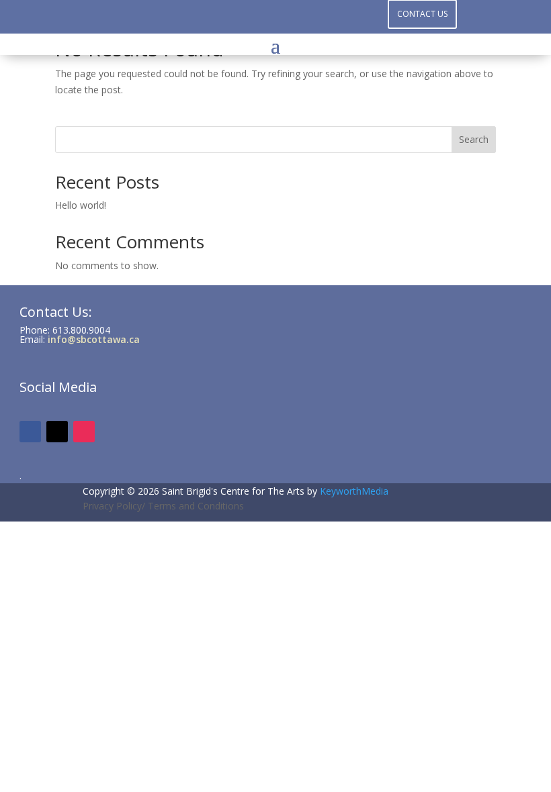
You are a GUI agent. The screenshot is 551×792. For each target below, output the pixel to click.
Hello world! (80, 205)
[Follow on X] (302, 17)
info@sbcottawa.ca (94, 339)
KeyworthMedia (354, 491)
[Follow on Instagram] (275, 17)
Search (474, 139)
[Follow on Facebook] (248, 17)
